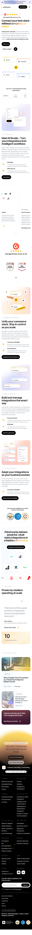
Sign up (25, 885)
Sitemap (4, 906)
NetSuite (19, 784)
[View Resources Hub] (16, 717)
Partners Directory (23, 841)
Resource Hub (6, 858)
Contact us (5, 871)
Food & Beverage (7, 833)
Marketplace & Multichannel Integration (21, 809)
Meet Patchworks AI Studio (18, 2)
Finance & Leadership (23, 833)
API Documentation (6, 845)
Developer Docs (7, 848)
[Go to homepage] (5, 7)
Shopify (19, 781)
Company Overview (23, 861)
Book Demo (5, 787)
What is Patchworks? (23, 858)
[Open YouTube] (18, 872)
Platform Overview (7, 781)
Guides (4, 864)
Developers (20, 823)
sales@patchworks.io (7, 873)
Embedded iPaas (7, 784)
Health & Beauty (7, 826)
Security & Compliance (7, 896)
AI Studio (4, 802)
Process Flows (6, 799)
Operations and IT (22, 826)
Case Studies (21, 864)
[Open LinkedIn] (23, 872)
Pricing (4, 789)
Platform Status (6, 851)
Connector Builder (7, 797)
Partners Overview (22, 843)
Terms (3, 903)
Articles (4, 861)
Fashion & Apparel (7, 823)
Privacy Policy (18, 889)
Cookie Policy (5, 901)
